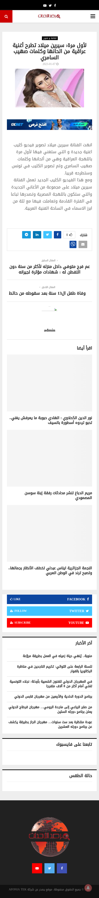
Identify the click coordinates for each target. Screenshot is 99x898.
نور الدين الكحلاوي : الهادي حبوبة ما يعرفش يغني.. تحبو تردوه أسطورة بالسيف (50, 420)
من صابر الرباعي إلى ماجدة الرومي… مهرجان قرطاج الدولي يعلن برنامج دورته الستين (50, 709)
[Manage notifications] (88, 888)
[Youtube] (37, 868)
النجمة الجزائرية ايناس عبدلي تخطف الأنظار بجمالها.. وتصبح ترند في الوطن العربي (50, 570)
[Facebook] (62, 868)
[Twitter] (49, 868)
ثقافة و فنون (50, 38)
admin (49, 330)
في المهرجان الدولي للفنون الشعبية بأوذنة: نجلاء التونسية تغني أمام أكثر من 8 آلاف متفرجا (51, 683)
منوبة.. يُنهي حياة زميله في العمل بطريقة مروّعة (57, 656)
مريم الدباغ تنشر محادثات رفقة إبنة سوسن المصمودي (58, 495)
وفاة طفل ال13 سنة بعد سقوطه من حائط (47, 293)
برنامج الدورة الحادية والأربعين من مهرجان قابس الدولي (53, 696)
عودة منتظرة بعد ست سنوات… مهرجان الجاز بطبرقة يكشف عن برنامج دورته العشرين (50, 724)
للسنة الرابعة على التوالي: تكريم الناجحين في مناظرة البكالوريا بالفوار (54, 668)
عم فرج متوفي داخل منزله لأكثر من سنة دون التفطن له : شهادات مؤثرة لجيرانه (49, 269)
